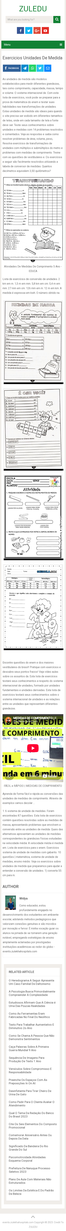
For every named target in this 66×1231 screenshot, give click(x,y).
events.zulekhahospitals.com (18, 1222)
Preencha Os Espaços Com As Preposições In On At (28, 1081)
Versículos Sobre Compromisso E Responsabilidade (30, 1070)
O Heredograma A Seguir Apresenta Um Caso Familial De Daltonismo (31, 982)
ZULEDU (33, 8)
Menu (7, 44)
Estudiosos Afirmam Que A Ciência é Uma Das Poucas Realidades (32, 1004)
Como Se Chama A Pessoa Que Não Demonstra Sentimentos (31, 1037)
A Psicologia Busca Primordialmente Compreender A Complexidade (32, 993)
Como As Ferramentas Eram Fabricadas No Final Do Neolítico (29, 1015)
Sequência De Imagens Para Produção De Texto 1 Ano (26, 1059)
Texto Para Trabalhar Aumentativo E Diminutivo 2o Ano (31, 1026)
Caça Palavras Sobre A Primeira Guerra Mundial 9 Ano (29, 1048)
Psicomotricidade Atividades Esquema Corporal (27, 1159)
